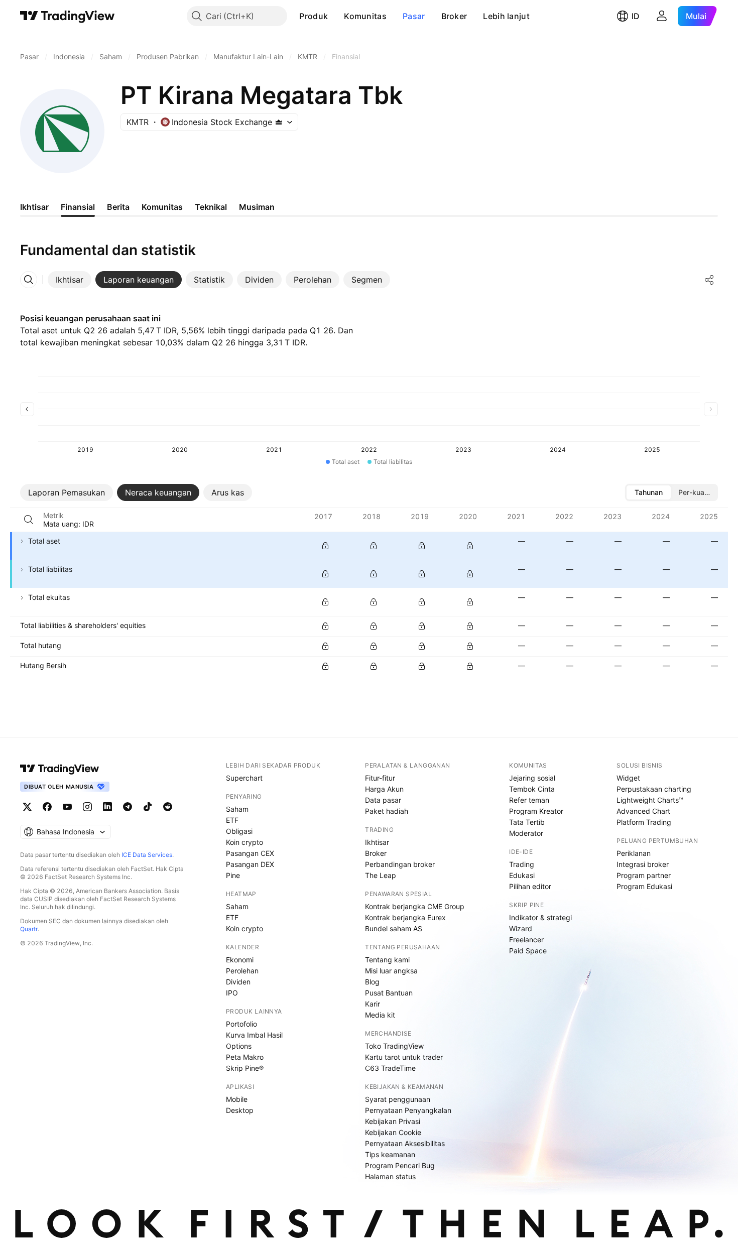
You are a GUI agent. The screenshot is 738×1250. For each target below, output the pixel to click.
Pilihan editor (530, 886)
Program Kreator (536, 811)
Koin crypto (244, 842)
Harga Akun (384, 789)
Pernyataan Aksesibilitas (405, 1143)
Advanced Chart (643, 811)
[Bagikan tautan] (709, 279)
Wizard (520, 928)
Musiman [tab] (257, 207)
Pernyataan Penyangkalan (408, 1110)
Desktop (240, 1110)
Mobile (237, 1099)
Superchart (244, 778)
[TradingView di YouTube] (67, 807)
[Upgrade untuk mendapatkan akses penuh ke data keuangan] (325, 546)
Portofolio (241, 1024)
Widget (628, 778)
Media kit (380, 1015)
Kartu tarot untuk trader (404, 1057)
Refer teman (529, 800)
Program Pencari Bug (400, 1165)
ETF (232, 820)
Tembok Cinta (532, 789)
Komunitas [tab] (162, 207)
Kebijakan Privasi (392, 1121)
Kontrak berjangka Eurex (405, 917)
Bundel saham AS (393, 928)
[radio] (649, 492)
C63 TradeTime (390, 1068)
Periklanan (634, 853)
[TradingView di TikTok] (148, 807)
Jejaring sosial (532, 778)
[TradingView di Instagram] (87, 807)
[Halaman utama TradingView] (67, 16)
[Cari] (28, 519)
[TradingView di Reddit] (168, 807)
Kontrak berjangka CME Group (414, 906)
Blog (372, 981)
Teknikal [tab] (211, 207)
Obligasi (239, 831)
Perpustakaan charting (654, 789)
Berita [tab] (118, 207)
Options (239, 1046)
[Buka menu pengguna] (662, 16)
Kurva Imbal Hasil (254, 1035)
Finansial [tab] (78, 207)
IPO (232, 992)
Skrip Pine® (245, 1068)
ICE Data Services (146, 854)
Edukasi (522, 875)
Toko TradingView (394, 1046)
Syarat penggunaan (397, 1099)
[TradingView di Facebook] (47, 807)
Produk (313, 16)
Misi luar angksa (391, 970)
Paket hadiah (386, 811)
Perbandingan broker (400, 864)
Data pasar (383, 800)
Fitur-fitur (380, 778)
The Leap (380, 875)
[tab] (69, 279)
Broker (454, 16)
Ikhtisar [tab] (34, 207)
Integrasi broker (643, 864)
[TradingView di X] (27, 807)
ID (636, 16)
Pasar (414, 16)
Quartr (29, 929)
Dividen (238, 981)
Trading (521, 864)
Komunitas (365, 16)
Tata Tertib (527, 822)
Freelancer (526, 939)
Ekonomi (240, 959)
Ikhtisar (377, 842)
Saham (237, 809)
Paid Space (528, 950)
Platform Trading (644, 822)
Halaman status (390, 1176)
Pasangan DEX (250, 864)
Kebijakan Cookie (393, 1132)
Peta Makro (245, 1057)
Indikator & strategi (540, 917)
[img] (278, 122)
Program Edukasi (644, 886)
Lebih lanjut (506, 16)
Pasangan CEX (250, 853)
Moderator (526, 833)
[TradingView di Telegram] (127, 807)
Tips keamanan (390, 1154)
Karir (372, 1003)
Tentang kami (387, 959)
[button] (335, 16)
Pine (233, 875)
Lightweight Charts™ (650, 800)
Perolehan (242, 970)
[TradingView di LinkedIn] (107, 807)
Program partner (644, 875)
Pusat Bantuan (389, 992)
